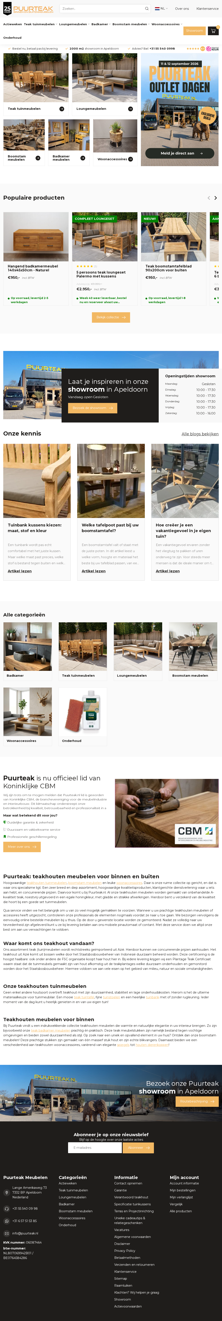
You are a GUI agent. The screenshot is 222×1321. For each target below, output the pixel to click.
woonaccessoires (129, 883)
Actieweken (12, 24)
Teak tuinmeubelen (39, 24)
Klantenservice (125, 1272)
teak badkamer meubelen (50, 1030)
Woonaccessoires (166, 24)
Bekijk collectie (107, 317)
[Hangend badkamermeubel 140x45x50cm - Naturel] (36, 259)
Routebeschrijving (194, 1101)
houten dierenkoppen (152, 1045)
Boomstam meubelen (130, 24)
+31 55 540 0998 (162, 48)
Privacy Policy (124, 1251)
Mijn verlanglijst (181, 1197)
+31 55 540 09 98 (25, 1209)
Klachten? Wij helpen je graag (136, 1292)
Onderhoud (12, 37)
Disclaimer (122, 1244)
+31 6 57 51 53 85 (24, 1221)
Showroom (194, 31)
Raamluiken (123, 1286)
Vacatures (121, 1230)
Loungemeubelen (73, 24)
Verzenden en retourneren (134, 1265)
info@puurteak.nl (25, 1233)
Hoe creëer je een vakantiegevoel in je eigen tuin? (183, 531)
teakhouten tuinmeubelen (47, 883)
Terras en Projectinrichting (134, 1211)
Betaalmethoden (127, 1258)
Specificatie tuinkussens (132, 1204)
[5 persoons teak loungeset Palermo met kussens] (104, 259)
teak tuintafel (84, 997)
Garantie (120, 1190)
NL (162, 8)
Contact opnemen (128, 1183)
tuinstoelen (111, 997)
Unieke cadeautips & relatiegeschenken (129, 1220)
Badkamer (99, 24)
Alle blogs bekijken (200, 434)
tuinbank (152, 997)
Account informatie (184, 1183)
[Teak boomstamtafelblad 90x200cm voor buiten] (173, 259)
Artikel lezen (20, 571)
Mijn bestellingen (183, 1190)
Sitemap (120, 1279)
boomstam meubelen (85, 883)
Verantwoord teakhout (131, 1197)
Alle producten (181, 1211)
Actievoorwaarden (128, 1306)
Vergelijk (176, 1204)
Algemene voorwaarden (132, 1237)
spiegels (123, 1045)
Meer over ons (19, 847)
